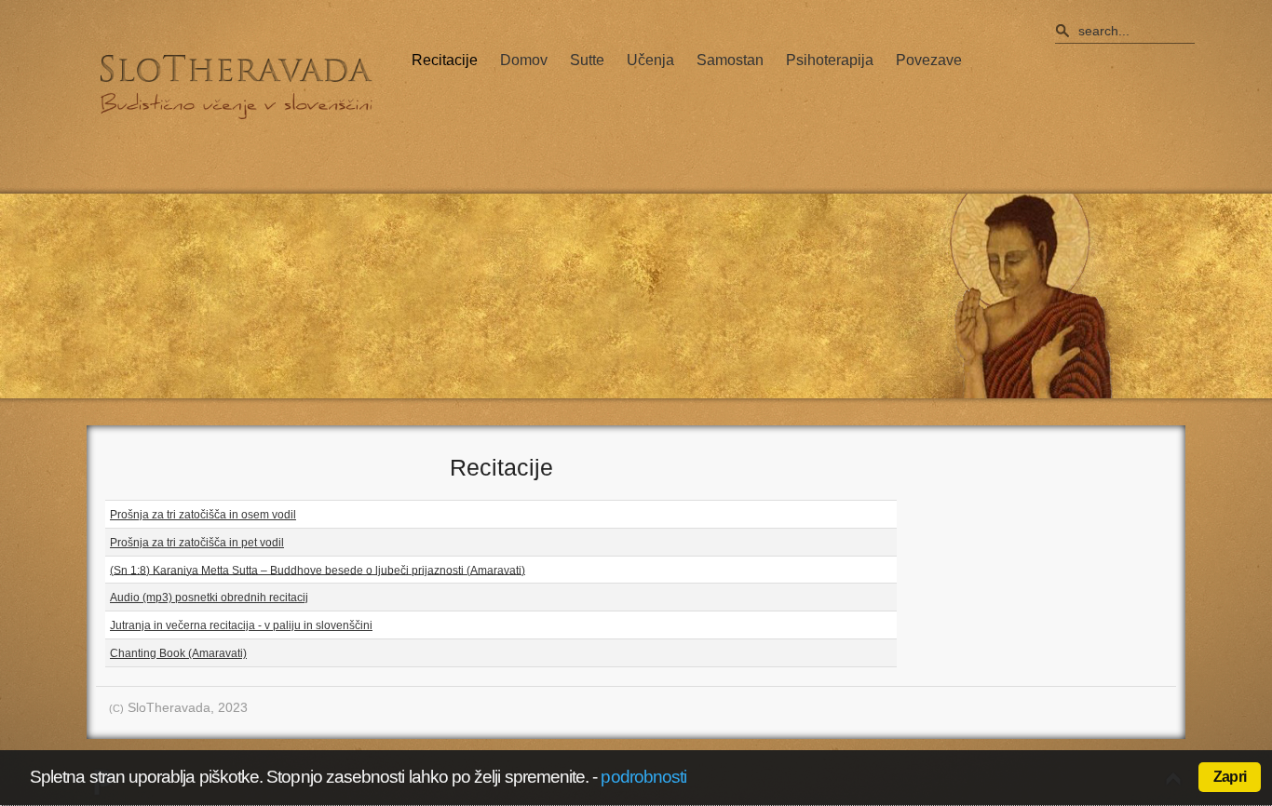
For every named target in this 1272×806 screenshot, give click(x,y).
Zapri (1229, 777)
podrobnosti (643, 776)
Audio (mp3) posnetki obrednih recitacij (209, 597)
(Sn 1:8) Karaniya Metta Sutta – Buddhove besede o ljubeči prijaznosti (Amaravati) (317, 569)
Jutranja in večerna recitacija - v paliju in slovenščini (241, 625)
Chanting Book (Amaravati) (178, 653)
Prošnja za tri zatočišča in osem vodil (203, 514)
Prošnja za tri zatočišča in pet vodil (197, 542)
